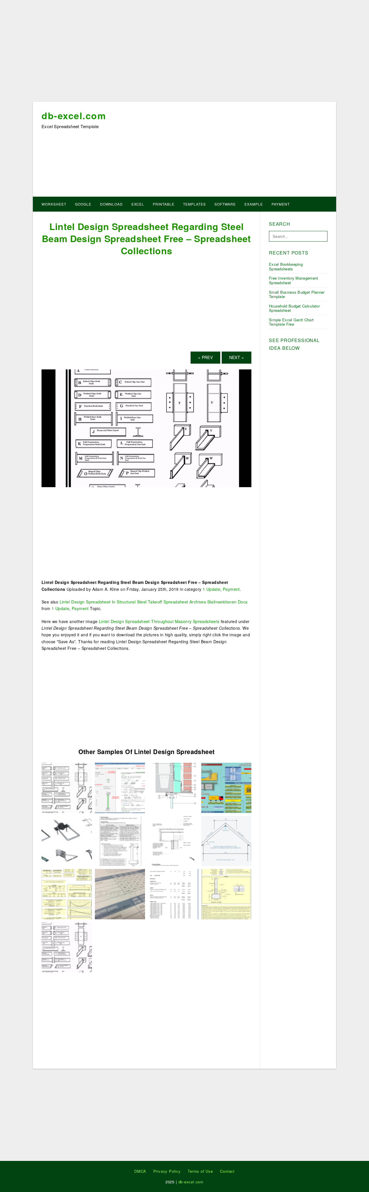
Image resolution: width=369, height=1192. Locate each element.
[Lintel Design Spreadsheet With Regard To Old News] (67, 893)
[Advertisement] (184, 52)
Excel (137, 204)
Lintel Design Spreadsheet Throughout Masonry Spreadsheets (159, 621)
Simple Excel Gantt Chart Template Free (291, 322)
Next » (236, 357)
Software (225, 204)
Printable (163, 204)
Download (111, 204)
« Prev (205, 357)
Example (253, 204)
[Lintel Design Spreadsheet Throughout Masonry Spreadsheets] (226, 893)
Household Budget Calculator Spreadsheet (294, 308)
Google (83, 204)
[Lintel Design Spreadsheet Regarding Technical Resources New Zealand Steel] (173, 840)
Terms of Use (200, 1171)
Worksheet (54, 204)
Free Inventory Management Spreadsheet (293, 280)
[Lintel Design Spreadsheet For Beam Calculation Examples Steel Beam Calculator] (226, 840)
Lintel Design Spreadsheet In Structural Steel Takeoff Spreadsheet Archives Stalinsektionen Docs (154, 602)
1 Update (211, 589)
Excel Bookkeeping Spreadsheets (286, 266)
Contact (227, 1171)
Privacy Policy (167, 1171)
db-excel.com (74, 115)
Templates (194, 204)
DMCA (140, 1171)
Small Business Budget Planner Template (297, 294)
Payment (281, 204)
